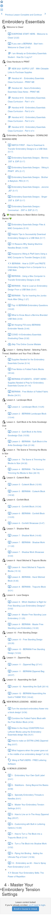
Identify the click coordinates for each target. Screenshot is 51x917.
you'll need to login (37, 905)
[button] (1, 2)
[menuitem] (1, 6)
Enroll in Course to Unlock (25, 908)
